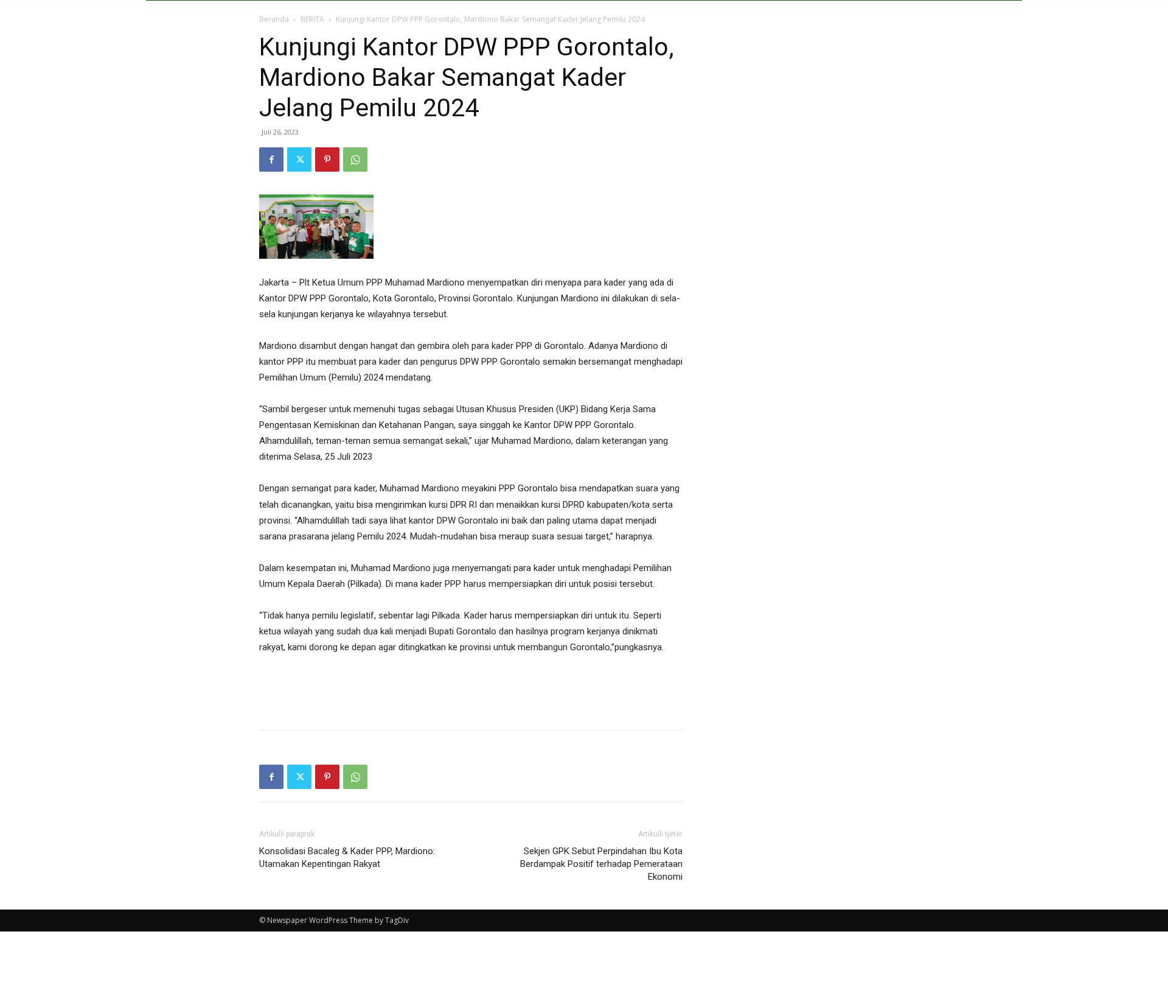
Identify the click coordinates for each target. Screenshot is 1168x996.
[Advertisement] (470, 689)
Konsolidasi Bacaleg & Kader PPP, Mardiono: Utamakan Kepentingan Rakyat (347, 857)
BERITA (312, 19)
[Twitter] (299, 159)
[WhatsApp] (355, 159)
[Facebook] (271, 159)
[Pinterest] (327, 159)
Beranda (274, 19)
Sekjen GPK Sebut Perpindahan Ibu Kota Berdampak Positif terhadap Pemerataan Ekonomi (601, 864)
